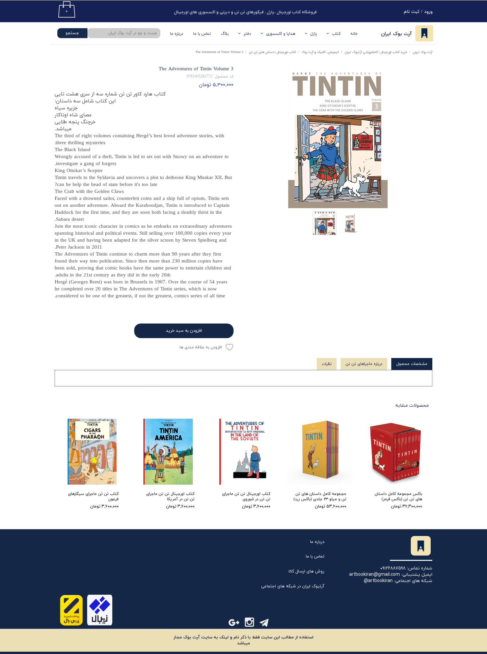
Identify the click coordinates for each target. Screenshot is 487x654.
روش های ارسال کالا (306, 571)
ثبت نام (411, 12)
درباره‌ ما (176, 33)
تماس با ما (202, 33)
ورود (428, 12)
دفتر (247, 33)
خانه (354, 33)
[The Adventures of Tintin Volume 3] (338, 137)
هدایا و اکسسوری (280, 33)
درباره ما (317, 542)
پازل (313, 33)
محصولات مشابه (412, 405)
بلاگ (225, 33)
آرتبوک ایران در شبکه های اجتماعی (292, 586)
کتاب (336, 33)
